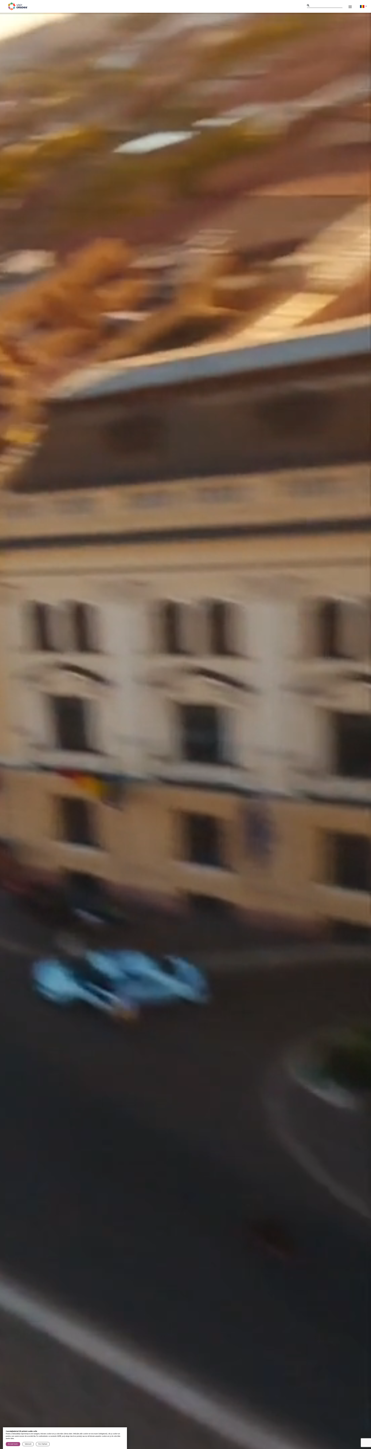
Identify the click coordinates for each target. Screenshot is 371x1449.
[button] (363, 6)
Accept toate (13, 1444)
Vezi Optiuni (42, 1444)
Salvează (28, 1444)
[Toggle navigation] (350, 6)
